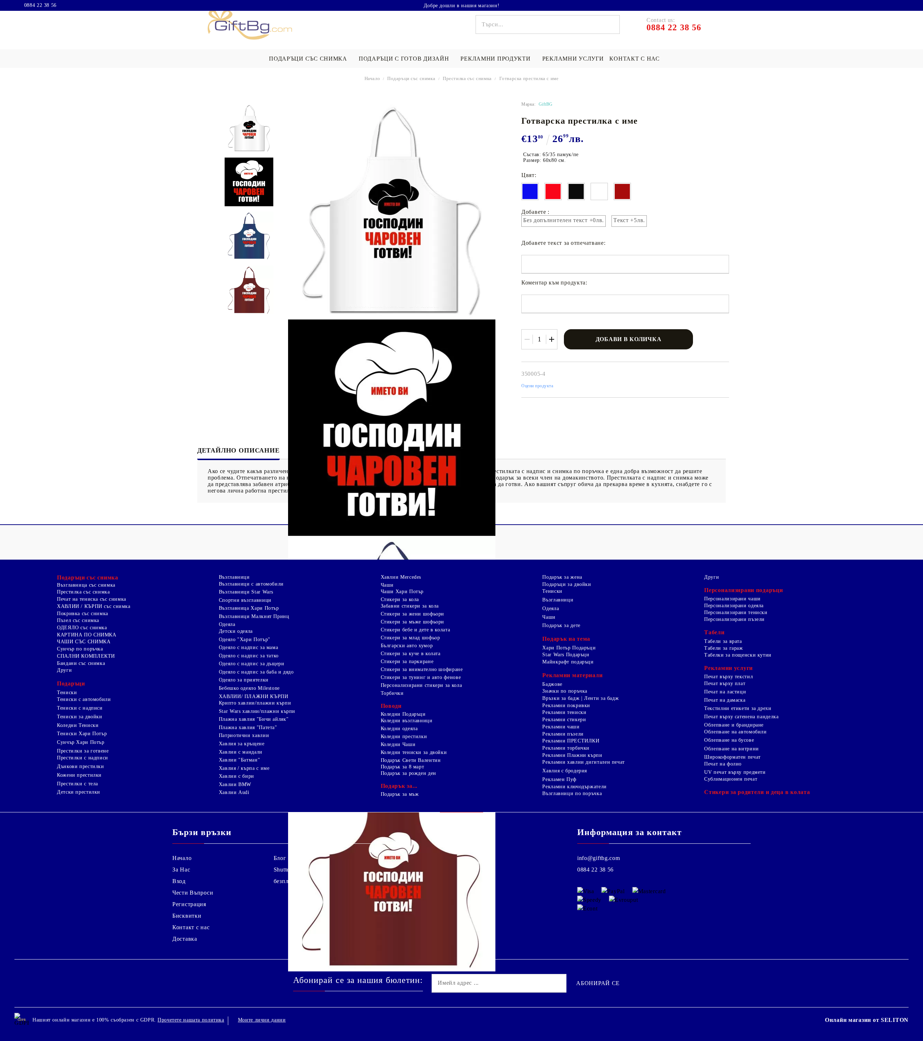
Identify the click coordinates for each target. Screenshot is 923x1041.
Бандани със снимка (81, 663)
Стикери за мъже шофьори (413, 622)
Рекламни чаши (560, 726)
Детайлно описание (238, 450)
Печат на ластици (725, 691)
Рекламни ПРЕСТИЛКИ (570, 741)
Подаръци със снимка (308, 59)
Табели (714, 632)
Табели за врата (723, 641)
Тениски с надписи (80, 708)
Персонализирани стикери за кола (421, 685)
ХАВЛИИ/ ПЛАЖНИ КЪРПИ (253, 696)
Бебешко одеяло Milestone (249, 688)
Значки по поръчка (564, 691)
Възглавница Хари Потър (249, 608)
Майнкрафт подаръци (567, 662)
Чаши (387, 585)
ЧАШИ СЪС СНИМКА (83, 641)
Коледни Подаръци (403, 714)
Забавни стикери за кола (410, 606)
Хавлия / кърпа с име (244, 768)
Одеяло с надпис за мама (248, 647)
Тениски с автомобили (84, 699)
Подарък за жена (562, 577)
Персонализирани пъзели (734, 619)
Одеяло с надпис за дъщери (251, 663)
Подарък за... (399, 786)
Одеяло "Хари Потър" (244, 639)
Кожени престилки (79, 775)
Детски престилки (78, 792)
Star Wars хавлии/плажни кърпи (257, 711)
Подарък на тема (566, 639)
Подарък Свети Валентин (411, 760)
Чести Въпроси (192, 893)
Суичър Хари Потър (81, 742)
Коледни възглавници (407, 720)
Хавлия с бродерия (564, 770)
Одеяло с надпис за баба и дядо (256, 672)
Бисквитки (186, 916)
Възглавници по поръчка (572, 793)
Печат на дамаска (724, 700)
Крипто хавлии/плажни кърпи (255, 703)
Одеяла (227, 624)
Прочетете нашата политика (191, 1020)
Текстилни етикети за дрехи (737, 708)
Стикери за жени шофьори (413, 614)
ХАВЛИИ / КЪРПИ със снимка (94, 606)
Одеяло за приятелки (244, 680)
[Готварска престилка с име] (249, 128)
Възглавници (234, 577)
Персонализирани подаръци (743, 590)
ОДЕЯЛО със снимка (82, 627)
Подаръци (71, 683)
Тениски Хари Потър (82, 733)
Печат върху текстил (728, 676)
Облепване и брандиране (734, 725)
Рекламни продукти (495, 59)
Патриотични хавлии (244, 735)
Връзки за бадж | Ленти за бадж (580, 698)
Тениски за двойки (79, 716)
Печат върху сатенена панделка (741, 716)
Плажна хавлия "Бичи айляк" (253, 719)
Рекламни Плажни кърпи (572, 755)
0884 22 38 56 (40, 5)
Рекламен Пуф (559, 779)
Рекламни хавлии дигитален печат (583, 762)
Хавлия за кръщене (242, 743)
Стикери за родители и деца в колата (757, 792)
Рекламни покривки (566, 705)
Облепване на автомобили (735, 732)
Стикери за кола (400, 599)
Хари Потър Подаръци (569, 647)
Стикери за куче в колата (411, 653)
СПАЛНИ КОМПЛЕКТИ (86, 656)
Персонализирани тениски (736, 612)
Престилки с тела (77, 783)
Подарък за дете (561, 625)
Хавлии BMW (235, 784)
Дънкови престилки (80, 766)
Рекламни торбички (565, 748)
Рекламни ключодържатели (574, 786)
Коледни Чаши (398, 744)
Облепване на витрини (731, 748)
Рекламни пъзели (562, 734)
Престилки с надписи (82, 757)
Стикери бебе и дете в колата (415, 629)
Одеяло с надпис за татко (249, 655)
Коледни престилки (404, 736)
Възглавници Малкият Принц (254, 616)
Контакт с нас (634, 59)
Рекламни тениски (564, 712)
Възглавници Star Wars (246, 592)
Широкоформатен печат (732, 757)
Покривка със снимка (82, 613)
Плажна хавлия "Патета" (248, 727)
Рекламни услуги (573, 59)
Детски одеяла (236, 631)
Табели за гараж (723, 648)
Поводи (391, 706)
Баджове (552, 684)
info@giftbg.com (598, 858)
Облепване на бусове (729, 740)
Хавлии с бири (236, 776)
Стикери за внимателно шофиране (422, 669)
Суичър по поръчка (80, 649)
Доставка (184, 939)
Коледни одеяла (399, 728)
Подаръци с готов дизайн (404, 59)
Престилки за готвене (83, 751)
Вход (179, 881)
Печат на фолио (723, 764)
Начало (372, 78)
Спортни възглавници (245, 600)
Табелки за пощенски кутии (738, 655)
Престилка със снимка (467, 78)
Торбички (392, 693)
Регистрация (189, 904)
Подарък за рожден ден (408, 773)
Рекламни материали (572, 675)
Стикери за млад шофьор (410, 637)
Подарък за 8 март (402, 766)
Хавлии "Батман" (239, 760)
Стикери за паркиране (407, 661)
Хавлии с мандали (240, 752)
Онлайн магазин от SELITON (867, 1020)
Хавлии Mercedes (401, 577)
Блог (280, 858)
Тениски (67, 692)
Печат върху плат (724, 683)
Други (64, 670)
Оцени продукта (537, 385)
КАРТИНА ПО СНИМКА (86, 635)
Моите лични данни (262, 1020)
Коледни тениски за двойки (414, 752)
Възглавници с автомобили (251, 584)
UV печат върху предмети (735, 772)
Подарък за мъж (400, 794)
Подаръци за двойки (566, 584)
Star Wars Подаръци (565, 654)
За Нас (181, 869)
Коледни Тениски (77, 725)
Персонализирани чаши (732, 598)
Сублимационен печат (730, 779)
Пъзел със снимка (78, 620)
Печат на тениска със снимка (91, 599)
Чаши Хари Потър (402, 591)
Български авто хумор (407, 645)
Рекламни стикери (564, 719)
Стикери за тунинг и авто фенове (421, 677)
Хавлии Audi (234, 792)
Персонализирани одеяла (734, 605)
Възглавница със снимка (86, 585)
